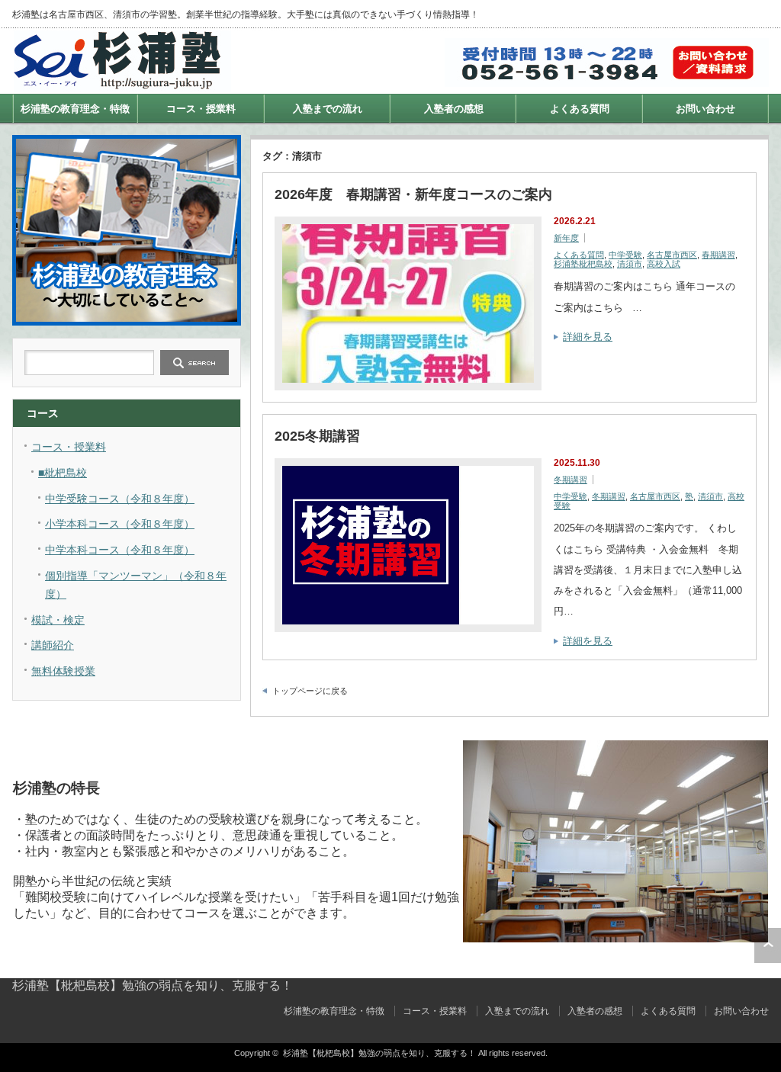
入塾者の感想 (454, 108)
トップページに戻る (310, 690)
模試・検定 (58, 620)
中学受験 (625, 254)
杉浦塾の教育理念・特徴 (75, 108)
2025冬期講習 (317, 436)
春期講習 (718, 254)
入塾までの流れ (327, 108)
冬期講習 (570, 479)
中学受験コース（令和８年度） (119, 499)
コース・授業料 (201, 108)
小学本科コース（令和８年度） (119, 524)
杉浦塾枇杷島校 (583, 263)
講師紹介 (52, 645)
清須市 (629, 263)
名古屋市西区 (672, 254)
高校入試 (663, 263)
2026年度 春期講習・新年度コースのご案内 (413, 194)
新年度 (566, 237)
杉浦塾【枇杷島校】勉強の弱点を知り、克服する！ (152, 985)
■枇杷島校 (62, 473)
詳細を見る (587, 336)
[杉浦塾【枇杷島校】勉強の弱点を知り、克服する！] (122, 85)
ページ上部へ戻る (767, 945)
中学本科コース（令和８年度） (119, 550)
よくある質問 (579, 108)
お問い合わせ (705, 108)
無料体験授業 (63, 671)
